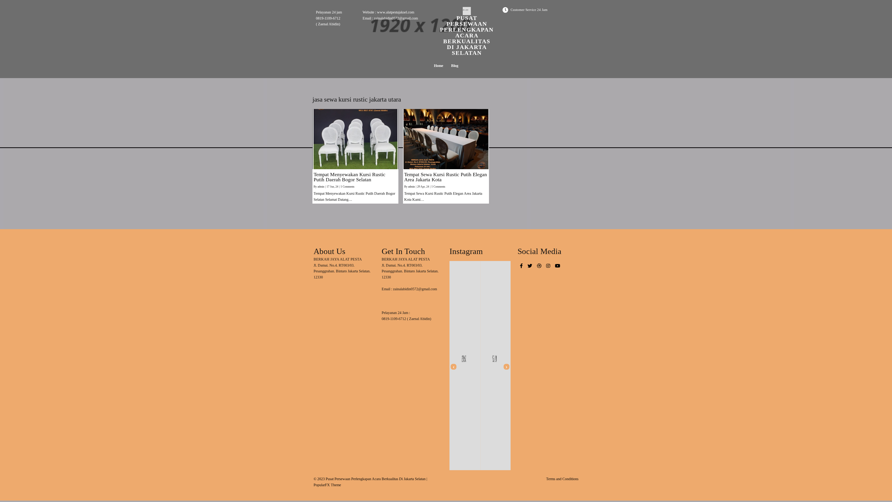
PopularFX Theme (327, 485)
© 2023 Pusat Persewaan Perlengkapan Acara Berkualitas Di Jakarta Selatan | (370, 479)
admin (321, 186)
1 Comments (347, 186)
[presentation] (453, 367)
